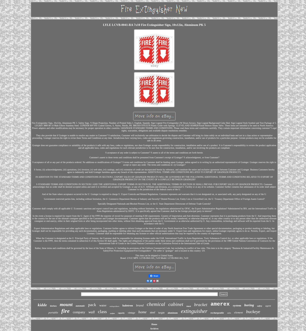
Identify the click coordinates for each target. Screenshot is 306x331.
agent (268, 305)
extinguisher (194, 311)
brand (140, 305)
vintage (131, 312)
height (161, 312)
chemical (156, 304)
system (237, 305)
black (188, 306)
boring (249, 305)
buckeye (253, 311)
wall (91, 312)
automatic (80, 306)
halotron (127, 305)
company (79, 312)
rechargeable (217, 313)
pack (92, 304)
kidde (42, 305)
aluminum (173, 313)
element (238, 312)
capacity (121, 313)
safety (259, 306)
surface (112, 313)
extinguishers (114, 306)
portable (53, 312)
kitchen (53, 306)
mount (66, 304)
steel (152, 312)
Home (154, 324)
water (102, 305)
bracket (200, 304)
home (142, 312)
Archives (154, 328)
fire (65, 311)
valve (229, 313)
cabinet (175, 304)
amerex (220, 304)
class (102, 311)
